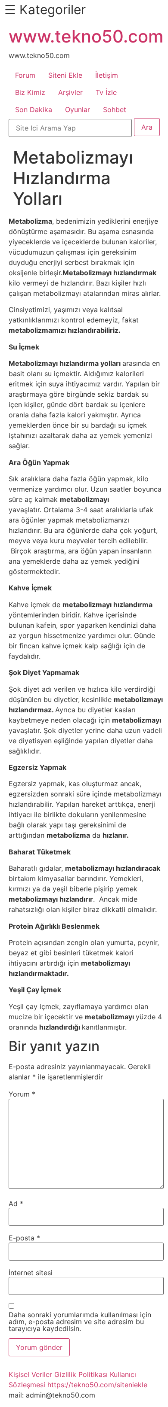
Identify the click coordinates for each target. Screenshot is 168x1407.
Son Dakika (33, 109)
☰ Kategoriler (45, 9)
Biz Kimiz (30, 92)
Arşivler (70, 92)
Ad (16, 1203)
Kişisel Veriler (30, 1374)
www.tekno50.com (86, 36)
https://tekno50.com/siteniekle (97, 1384)
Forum (25, 75)
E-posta (24, 1237)
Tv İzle (106, 92)
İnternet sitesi (31, 1272)
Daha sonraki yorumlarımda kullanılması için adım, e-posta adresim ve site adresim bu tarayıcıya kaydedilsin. (80, 1321)
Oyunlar (77, 109)
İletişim (106, 75)
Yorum (22, 1094)
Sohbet (114, 109)
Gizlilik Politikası (81, 1374)
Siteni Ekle (65, 75)
